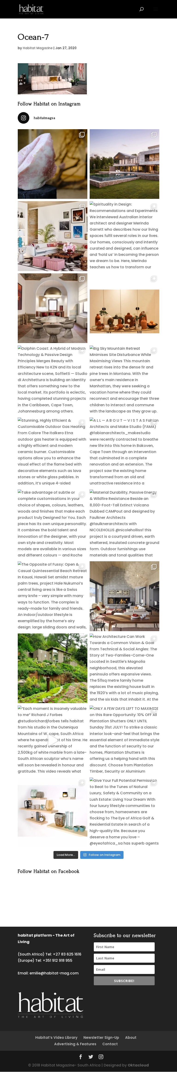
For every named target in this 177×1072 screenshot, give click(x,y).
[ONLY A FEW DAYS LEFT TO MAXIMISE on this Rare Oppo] (124, 740)
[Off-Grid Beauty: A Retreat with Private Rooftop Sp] (124, 164)
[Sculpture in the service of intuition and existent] (52, 164)
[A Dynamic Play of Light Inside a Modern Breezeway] (124, 596)
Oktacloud (138, 1065)
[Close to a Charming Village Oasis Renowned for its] (52, 668)
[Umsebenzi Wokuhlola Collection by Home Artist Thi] (124, 308)
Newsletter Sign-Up (101, 1037)
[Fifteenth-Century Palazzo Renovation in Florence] (52, 308)
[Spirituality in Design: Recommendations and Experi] (124, 236)
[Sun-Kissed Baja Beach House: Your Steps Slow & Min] (52, 236)
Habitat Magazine (38, 48)
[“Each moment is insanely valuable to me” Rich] (52, 740)
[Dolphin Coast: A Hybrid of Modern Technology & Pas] (52, 380)
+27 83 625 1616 (67, 954)
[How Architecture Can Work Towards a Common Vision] (124, 668)
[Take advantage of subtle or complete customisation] (52, 524)
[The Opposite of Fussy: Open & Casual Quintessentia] (52, 596)
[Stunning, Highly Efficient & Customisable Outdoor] (52, 452)
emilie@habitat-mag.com (54, 973)
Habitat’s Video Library (56, 1037)
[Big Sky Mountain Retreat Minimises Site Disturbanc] (124, 380)
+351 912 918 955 (57, 960)
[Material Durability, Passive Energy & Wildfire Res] (124, 524)
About (130, 1037)
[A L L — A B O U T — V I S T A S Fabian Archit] (124, 452)
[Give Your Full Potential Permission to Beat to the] (124, 812)
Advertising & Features (75, 1044)
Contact (110, 1044)
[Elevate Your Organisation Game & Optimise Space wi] (52, 812)
